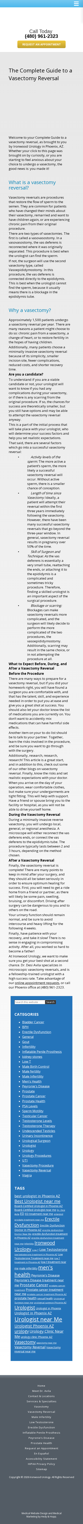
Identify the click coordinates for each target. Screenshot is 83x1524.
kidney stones (32, 1057)
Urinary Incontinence (37, 1136)
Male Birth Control (35, 1066)
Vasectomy (25, 1342)
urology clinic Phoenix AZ (37, 1337)
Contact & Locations (41, 1396)
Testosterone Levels (37, 1121)
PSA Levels (30, 1106)
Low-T (35, 1250)
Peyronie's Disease (36, 1086)
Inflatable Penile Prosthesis (42, 1052)
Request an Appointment (41, 44)
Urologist (29, 1145)
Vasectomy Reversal (36, 1170)
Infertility (29, 1047)
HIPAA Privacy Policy (41, 1464)
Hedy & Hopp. (49, 1516)
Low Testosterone (53, 1249)
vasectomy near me (46, 1342)
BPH (25, 1027)
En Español (41, 1453)
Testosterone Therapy (38, 1126)
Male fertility (31, 1071)
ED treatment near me (39, 1214)
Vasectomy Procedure (38, 1165)
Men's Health (32, 1081)
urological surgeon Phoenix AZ (50, 1302)
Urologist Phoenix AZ (34, 1326)
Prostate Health (33, 1101)
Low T (26, 1061)
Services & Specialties (42, 1401)
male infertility (28, 1268)
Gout (25, 1042)
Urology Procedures (36, 1155)
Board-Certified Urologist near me (35, 1210)
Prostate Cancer (34, 1096)
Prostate (28, 1091)
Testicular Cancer (34, 1116)
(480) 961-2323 (41, 36)
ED (22, 1214)
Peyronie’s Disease (42, 1438)
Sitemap (41, 1469)
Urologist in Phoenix (48, 1308)
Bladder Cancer (33, 1022)
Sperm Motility (32, 1111)
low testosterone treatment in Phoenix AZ (35, 1254)
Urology (28, 1150)
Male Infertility (32, 1076)
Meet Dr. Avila (41, 1391)
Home (41, 1385)
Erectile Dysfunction (36, 1032)
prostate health (25, 1298)
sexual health (45, 1298)
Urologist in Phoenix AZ (33, 1313)
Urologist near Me (38, 1319)
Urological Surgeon (36, 1141)
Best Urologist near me (37, 1201)
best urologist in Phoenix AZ (37, 1196)
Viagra (27, 1175)
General (28, 1037)
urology (21, 1331)
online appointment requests (37, 983)
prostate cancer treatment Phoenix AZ (47, 1294)
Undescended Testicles (38, 1131)
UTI (25, 1160)
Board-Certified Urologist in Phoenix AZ (38, 1206)
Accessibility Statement (41, 1458)
